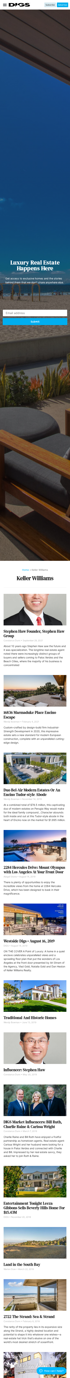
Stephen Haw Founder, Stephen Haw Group (34, 633)
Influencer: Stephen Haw (24, 1069)
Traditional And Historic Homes (30, 1017)
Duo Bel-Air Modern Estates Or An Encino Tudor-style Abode (32, 792)
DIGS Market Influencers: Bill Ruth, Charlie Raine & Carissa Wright (33, 1124)
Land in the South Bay (22, 1264)
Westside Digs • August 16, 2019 (29, 941)
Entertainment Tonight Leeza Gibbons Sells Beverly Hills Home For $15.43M (34, 1208)
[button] (5, 5)
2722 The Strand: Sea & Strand (29, 1316)
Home (25, 569)
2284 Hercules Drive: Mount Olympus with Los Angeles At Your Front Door (34, 870)
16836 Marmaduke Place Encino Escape (30, 715)
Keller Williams (35, 578)
